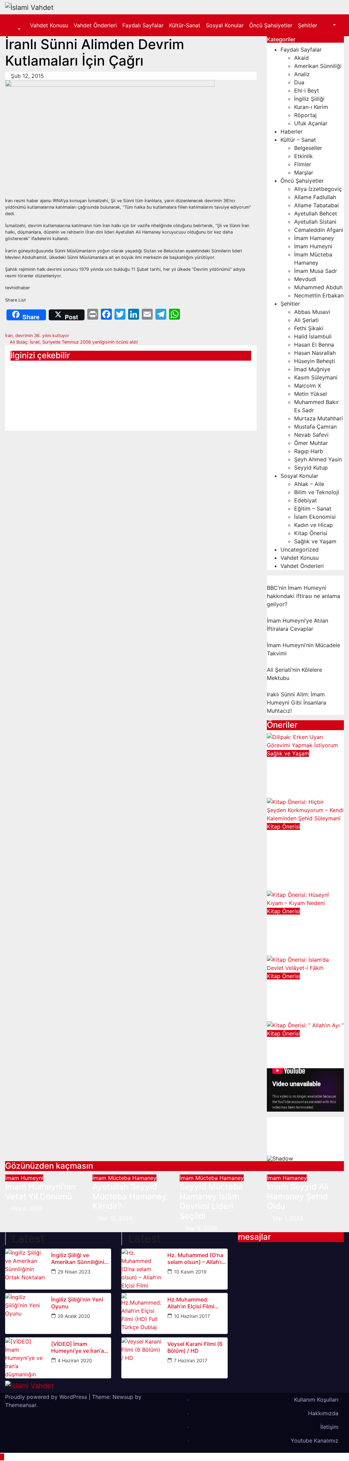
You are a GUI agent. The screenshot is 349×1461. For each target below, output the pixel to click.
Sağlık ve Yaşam (315, 541)
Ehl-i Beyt (306, 90)
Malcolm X (307, 385)
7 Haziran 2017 (190, 1360)
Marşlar (303, 172)
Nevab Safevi (311, 434)
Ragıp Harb (308, 451)
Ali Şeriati (306, 320)
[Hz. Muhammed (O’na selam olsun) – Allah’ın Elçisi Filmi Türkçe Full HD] (141, 1269)
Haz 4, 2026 (27, 1208)
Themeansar (20, 1405)
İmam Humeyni (313, 246)
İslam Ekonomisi (315, 516)
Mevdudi (305, 279)
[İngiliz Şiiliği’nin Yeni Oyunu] (25, 1313)
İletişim (329, 1426)
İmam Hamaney (314, 238)
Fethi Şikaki (308, 328)
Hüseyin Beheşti (314, 361)
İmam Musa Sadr (315, 270)
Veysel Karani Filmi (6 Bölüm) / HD (195, 1347)
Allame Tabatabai (316, 205)
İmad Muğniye (312, 369)
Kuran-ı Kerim (311, 106)
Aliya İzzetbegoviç (318, 188)
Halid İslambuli (313, 336)
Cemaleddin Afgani (318, 229)
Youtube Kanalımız (314, 1440)
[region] (305, 1139)
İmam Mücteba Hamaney (124, 1177)
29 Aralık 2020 (74, 1316)
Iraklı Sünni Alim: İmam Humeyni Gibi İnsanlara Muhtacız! (296, 702)
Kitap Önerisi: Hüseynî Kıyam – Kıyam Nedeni (299, 930)
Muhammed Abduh (318, 287)
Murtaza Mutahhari (318, 418)
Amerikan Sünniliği (318, 65)
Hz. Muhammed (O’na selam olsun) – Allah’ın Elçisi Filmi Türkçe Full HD (196, 1258)
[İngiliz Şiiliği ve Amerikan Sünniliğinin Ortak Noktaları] (25, 1269)
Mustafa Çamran (315, 426)
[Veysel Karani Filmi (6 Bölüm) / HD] (141, 1357)
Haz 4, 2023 (288, 793)
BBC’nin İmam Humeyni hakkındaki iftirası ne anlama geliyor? (303, 596)
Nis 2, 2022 (288, 1064)
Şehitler (307, 25)
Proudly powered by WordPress (47, 1396)
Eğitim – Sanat (312, 508)
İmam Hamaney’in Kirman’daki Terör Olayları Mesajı (128, 378)
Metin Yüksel (310, 393)
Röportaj (305, 115)
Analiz (302, 74)
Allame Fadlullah (315, 197)
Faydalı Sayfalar (143, 25)
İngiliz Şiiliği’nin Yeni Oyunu (77, 1302)
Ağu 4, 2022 (288, 951)
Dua (299, 82)
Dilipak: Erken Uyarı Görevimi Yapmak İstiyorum (304, 772)
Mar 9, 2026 (201, 1228)
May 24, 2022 (290, 1016)
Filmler (302, 164)
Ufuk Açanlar (311, 123)
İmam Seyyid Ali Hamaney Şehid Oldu (298, 1196)
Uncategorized (299, 549)
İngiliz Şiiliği (309, 98)
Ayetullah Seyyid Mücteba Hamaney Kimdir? (129, 1196)
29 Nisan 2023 (74, 1272)
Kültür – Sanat (298, 139)
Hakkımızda (323, 1413)
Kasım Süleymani (315, 377)
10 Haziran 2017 (192, 1316)
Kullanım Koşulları (316, 1399)
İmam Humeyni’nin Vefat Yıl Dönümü (40, 1191)
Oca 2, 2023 (289, 886)
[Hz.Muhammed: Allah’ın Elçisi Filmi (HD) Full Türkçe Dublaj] (141, 1313)
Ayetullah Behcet (315, 213)
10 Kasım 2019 (190, 1272)
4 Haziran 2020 (75, 1360)
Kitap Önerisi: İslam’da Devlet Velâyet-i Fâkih (296, 995)
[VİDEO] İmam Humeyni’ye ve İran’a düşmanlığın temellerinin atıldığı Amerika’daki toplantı (78, 1347)
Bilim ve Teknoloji (316, 492)
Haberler (291, 131)
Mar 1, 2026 (288, 1218)
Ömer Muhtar (311, 443)
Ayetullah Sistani (315, 221)
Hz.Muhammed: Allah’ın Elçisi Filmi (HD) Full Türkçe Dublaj (197, 1302)
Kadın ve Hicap (313, 524)
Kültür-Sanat (184, 25)
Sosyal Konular (225, 25)
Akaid (301, 57)
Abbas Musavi (312, 311)
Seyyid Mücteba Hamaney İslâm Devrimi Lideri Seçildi (211, 1201)
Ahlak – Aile (309, 484)
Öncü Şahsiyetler (270, 25)
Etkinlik (303, 156)
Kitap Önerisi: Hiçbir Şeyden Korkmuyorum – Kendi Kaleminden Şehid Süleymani (301, 854)
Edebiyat (305, 500)
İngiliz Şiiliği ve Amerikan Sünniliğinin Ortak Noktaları (79, 1258)
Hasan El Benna (314, 344)
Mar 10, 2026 (115, 1218)
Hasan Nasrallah (315, 352)
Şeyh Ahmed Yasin (318, 459)
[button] (15, 29)
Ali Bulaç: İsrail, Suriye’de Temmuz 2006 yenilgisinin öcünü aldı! (73, 342)
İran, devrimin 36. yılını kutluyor (38, 335)
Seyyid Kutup (311, 467)
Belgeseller (308, 147)
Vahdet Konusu (49, 25)
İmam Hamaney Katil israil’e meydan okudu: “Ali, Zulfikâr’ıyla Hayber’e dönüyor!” (41, 392)
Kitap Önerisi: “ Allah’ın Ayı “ (295, 1047)
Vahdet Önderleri (95, 25)
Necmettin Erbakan (319, 295)
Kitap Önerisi (310, 533)
